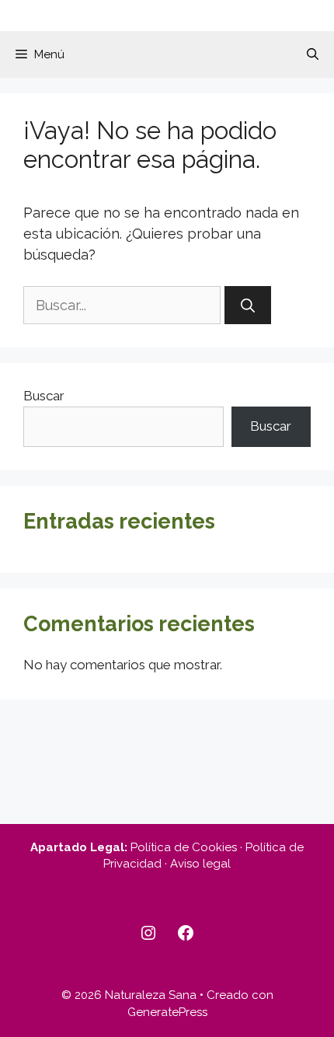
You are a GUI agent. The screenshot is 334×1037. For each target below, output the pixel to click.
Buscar (43, 395)
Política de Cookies (183, 847)
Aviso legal (200, 864)
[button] (312, 54)
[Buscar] (247, 305)
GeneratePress (167, 1012)
